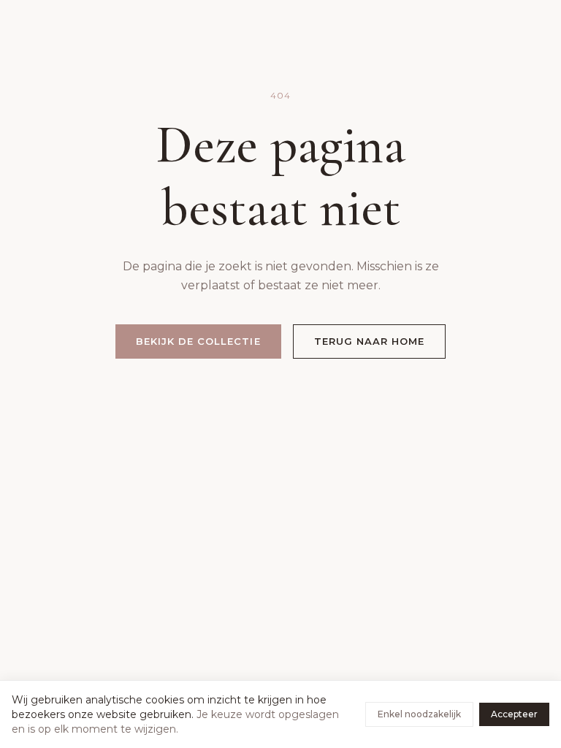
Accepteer (514, 714)
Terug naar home (369, 341)
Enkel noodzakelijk (419, 714)
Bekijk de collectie (198, 341)
